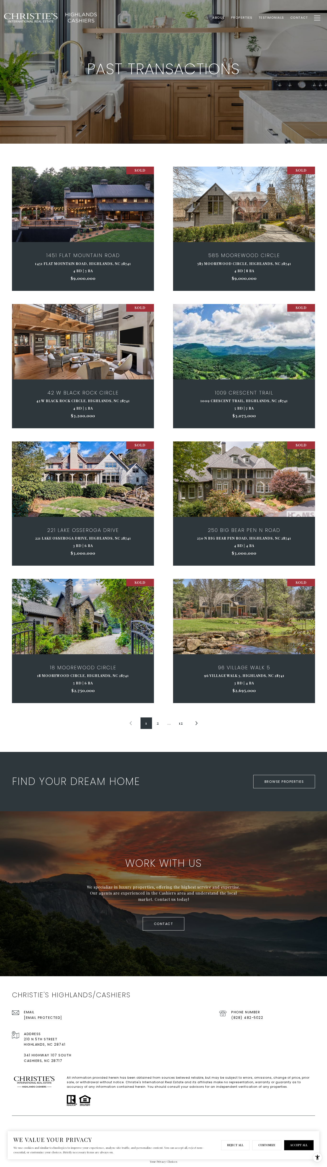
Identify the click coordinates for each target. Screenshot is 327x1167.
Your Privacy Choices (163, 1161)
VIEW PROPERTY (83, 228)
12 (181, 723)
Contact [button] (163, 923)
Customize (266, 1145)
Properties (242, 17)
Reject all (235, 1145)
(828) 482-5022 (247, 1017)
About (218, 17)
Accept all (299, 1145)
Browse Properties (284, 781)
